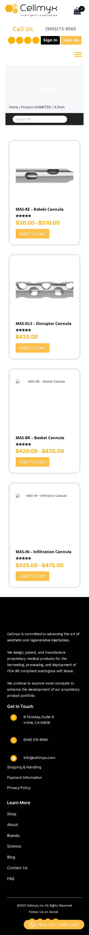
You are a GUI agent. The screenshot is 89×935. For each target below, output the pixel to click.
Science (14, 846)
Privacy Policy (19, 787)
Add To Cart (32, 233)
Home (13, 107)
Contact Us (17, 867)
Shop (11, 814)
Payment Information (24, 777)
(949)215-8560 (61, 29)
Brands (13, 835)
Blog (11, 857)
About (12, 824)
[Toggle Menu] (78, 54)
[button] (54, 924)
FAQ (10, 878)
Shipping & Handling (24, 767)
